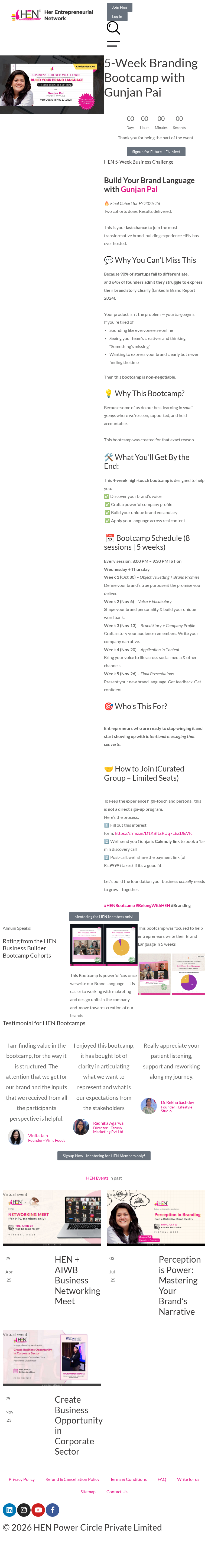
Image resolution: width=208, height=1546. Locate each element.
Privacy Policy (22, 1479)
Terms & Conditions (128, 1479)
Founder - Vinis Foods (46, 1141)
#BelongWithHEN (153, 905)
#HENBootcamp (119, 905)
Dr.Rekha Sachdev (177, 1102)
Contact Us (117, 1491)
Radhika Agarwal (109, 1122)
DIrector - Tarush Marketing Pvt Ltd (108, 1130)
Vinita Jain (38, 1135)
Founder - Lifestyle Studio (176, 1109)
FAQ (162, 1479)
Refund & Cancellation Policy (72, 1479)
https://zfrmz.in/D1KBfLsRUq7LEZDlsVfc (153, 833)
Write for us (188, 1479)
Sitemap (88, 1491)
